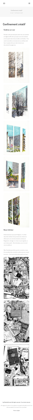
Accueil (11, 12)
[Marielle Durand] (4, 3)
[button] (29, 3)
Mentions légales (16, 410)
